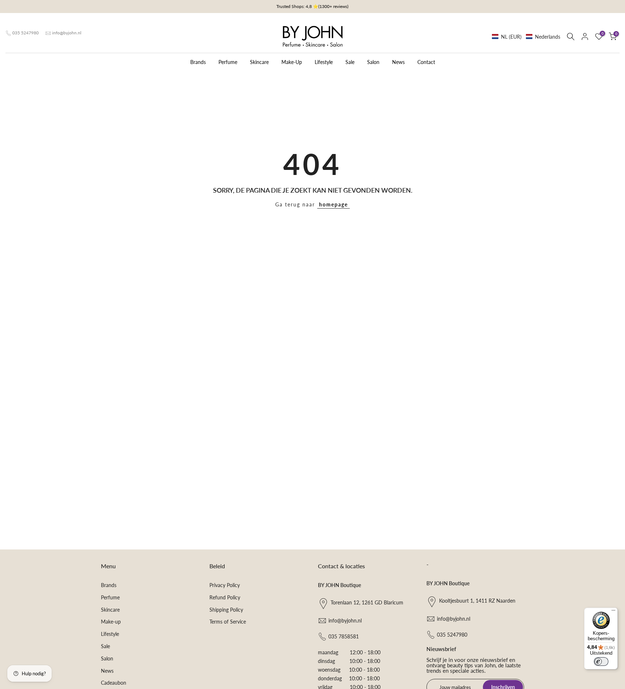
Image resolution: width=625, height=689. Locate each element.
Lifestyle (324, 62)
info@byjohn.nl (66, 32)
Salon (373, 62)
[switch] (601, 661)
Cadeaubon (113, 683)
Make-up (111, 622)
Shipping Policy (226, 610)
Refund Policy (224, 597)
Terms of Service (227, 622)
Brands (198, 62)
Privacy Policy (224, 585)
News (398, 62)
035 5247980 (25, 32)
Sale (349, 62)
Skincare (259, 62)
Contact (426, 62)
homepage (333, 204)
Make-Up (291, 62)
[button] (526, 37)
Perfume (227, 62)
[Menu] (613, 612)
